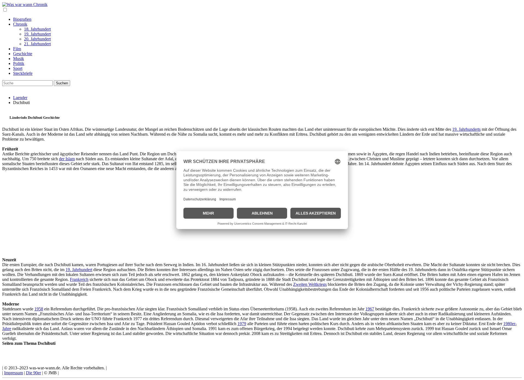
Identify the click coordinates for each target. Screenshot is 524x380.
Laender (20, 97)
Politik (18, 63)
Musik (18, 58)
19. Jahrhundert (37, 34)
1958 (38, 309)
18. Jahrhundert (37, 29)
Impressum (13, 372)
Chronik (20, 24)
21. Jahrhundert (37, 43)
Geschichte (22, 53)
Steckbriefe (22, 73)
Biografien (22, 19)
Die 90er (33, 372)
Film (17, 48)
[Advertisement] (166, 209)
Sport (17, 68)
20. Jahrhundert (37, 39)
